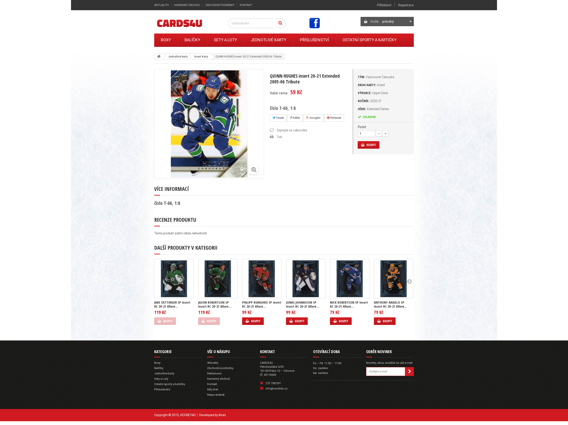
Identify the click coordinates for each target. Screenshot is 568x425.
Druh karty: (371, 85)
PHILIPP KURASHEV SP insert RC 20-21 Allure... (261, 304)
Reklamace (214, 373)
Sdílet (296, 117)
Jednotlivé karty (268, 40)
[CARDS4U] (185, 23)
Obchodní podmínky (219, 5)
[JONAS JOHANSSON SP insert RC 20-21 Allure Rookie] (305, 278)
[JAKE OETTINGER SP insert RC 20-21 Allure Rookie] (174, 278)
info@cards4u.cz (277, 388)
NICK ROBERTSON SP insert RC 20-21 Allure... (349, 304)
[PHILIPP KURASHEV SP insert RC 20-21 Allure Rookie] (262, 278)
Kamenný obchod (187, 5)
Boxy (166, 40)
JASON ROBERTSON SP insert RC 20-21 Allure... (214, 304)
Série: (373, 109)
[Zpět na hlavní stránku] (159, 56)
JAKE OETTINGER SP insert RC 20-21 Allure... (172, 304)
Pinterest (335, 117)
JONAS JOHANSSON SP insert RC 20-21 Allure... (302, 304)
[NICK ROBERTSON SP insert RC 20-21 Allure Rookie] (349, 278)
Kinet (222, 415)
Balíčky (192, 40)
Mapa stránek (216, 394)
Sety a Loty (225, 40)
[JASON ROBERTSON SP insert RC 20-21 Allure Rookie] (218, 278)
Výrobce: (373, 93)
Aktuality (161, 5)
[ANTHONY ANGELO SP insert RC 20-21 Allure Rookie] (393, 278)
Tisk (279, 137)
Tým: (376, 77)
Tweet (279, 117)
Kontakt (246, 5)
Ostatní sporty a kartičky (369, 40)
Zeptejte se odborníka (291, 130)
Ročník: (370, 101)
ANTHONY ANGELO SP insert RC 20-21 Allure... (390, 304)
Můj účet (212, 389)
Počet (362, 127)
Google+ (315, 117)
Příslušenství (314, 40)
